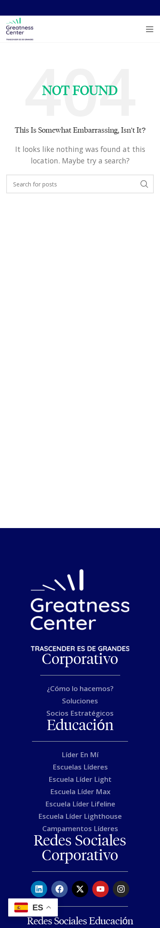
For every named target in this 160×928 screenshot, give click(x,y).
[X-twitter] (80, 889)
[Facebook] (59, 889)
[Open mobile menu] (150, 29)
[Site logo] (19, 28)
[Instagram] (121, 889)
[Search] (144, 184)
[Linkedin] (39, 889)
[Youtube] (100, 889)
